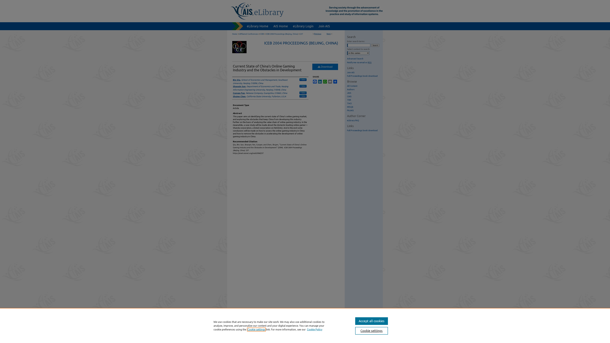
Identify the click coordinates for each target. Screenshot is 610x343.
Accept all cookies (371, 321)
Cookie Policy (314, 329)
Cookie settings (256, 329)
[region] (305, 325)
